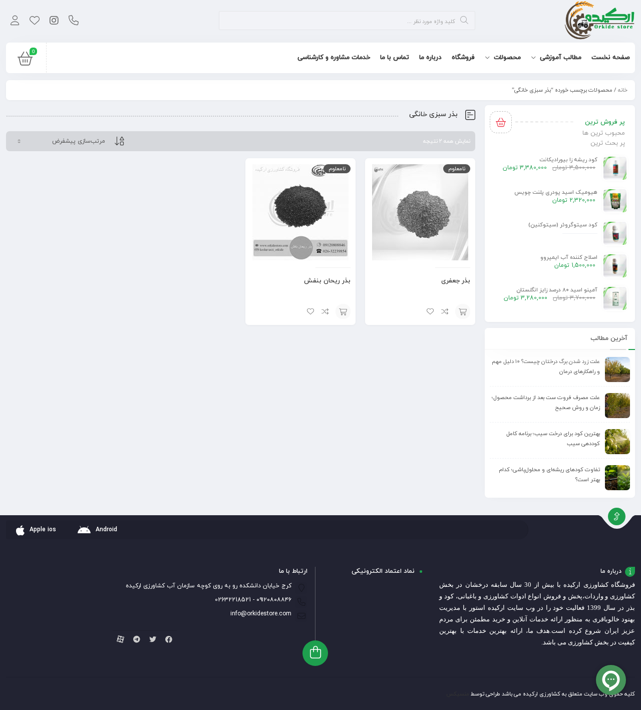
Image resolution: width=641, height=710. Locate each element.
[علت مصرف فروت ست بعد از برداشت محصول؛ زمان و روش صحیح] (617, 405)
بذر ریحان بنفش (327, 280)
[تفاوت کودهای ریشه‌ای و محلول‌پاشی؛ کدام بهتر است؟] (617, 477)
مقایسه (445, 311)
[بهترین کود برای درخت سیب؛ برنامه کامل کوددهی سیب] (617, 441)
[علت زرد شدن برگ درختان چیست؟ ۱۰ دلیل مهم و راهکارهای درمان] (617, 369)
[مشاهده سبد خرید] (25, 61)
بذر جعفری (455, 280)
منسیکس (457, 694)
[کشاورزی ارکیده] (599, 21)
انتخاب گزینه (462, 311)
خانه (622, 90)
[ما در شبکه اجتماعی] (54, 21)
